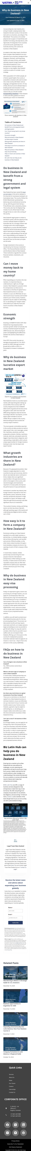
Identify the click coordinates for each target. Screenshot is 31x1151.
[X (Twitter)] (15, 1125)
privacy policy (9, 949)
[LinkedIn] (23, 1125)
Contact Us (12, 1092)
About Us (11, 1077)
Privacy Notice (15, 1141)
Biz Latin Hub (8, 785)
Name (10, 907)
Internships (12, 1089)
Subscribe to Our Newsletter (15, 1144)
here (12, 865)
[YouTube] (15, 1133)
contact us (10, 797)
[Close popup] (30, 0)
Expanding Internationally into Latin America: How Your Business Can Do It (14, 1029)
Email (10, 914)
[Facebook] (7, 1125)
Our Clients (12, 1083)
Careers (11, 1086)
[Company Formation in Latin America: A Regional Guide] (15, 1044)
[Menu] (28, 2)
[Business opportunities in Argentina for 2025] (15, 996)
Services (11, 1074)
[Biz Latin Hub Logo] (12, 2)
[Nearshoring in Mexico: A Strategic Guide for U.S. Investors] (15, 973)
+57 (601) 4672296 (15, 1116)
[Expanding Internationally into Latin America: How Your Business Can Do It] (15, 1019)
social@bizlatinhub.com (19, 943)
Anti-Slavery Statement (15, 1147)
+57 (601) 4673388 (15, 1114)
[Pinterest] (23, 1133)
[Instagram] (7, 1133)
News (10, 1080)
